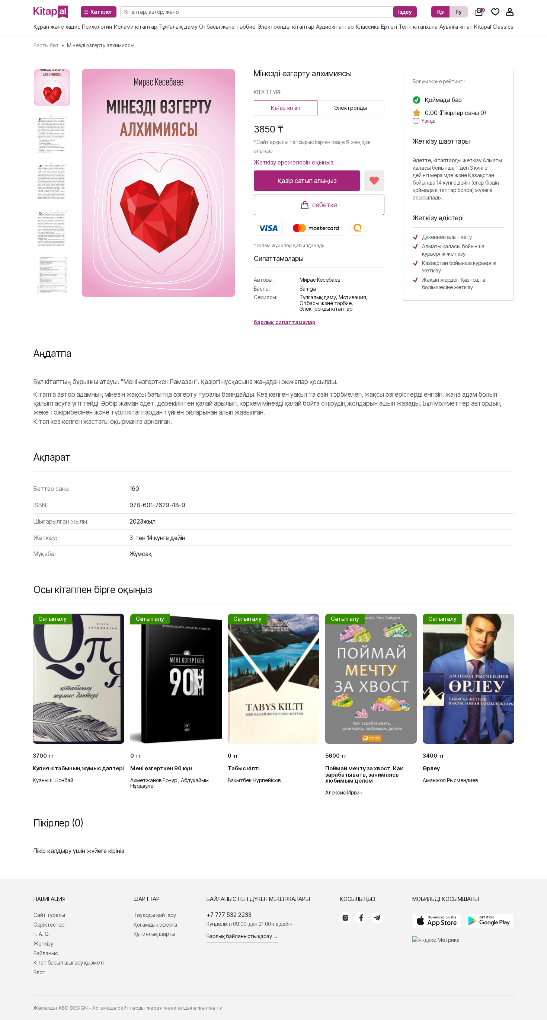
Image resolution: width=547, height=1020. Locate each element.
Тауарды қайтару (155, 915)
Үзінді (428, 121)
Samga (308, 288)
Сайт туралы (49, 915)
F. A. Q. (41, 934)
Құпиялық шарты (154, 934)
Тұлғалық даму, (319, 297)
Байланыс (45, 953)
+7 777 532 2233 (229, 914)
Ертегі (389, 26)
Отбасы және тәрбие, (326, 303)
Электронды (350, 107)
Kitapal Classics (494, 26)
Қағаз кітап (285, 107)
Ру (458, 12)
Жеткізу (43, 943)
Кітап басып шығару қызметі (68, 962)
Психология (97, 26)
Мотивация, (353, 297)
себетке (324, 205)
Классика (368, 26)
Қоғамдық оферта (155, 924)
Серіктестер (48, 924)
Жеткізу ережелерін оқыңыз (293, 162)
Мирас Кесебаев (320, 279)
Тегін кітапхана (418, 26)
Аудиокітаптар (335, 26)
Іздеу (405, 12)
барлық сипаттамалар (285, 322)
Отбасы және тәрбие (227, 26)
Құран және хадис (56, 26)
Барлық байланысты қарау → (242, 936)
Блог (39, 972)
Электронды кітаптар (285, 26)
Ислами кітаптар (135, 26)
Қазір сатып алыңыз (307, 181)
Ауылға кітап (456, 26)
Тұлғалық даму (178, 26)
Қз (440, 12)
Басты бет (46, 45)
